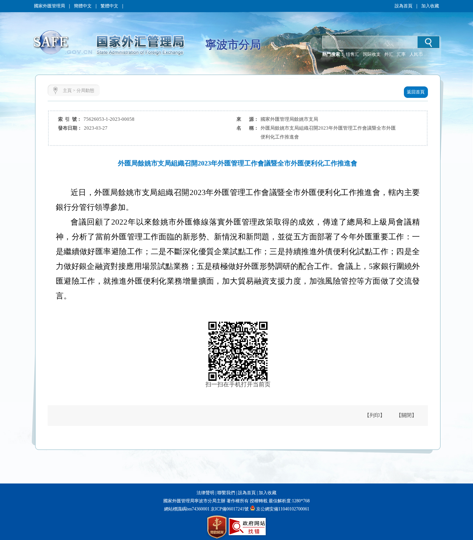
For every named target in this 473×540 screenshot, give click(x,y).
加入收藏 (430, 5)
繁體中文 (109, 5)
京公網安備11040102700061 (282, 509)
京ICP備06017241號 (229, 509)
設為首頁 (403, 5)
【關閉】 (406, 415)
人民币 (416, 54)
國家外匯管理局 (49, 5)
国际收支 (372, 54)
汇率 (401, 54)
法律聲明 (205, 492)
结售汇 (352, 54)
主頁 (67, 90)
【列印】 (374, 415)
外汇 (388, 54)
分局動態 (85, 90)
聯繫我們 (226, 492)
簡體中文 (83, 5)
